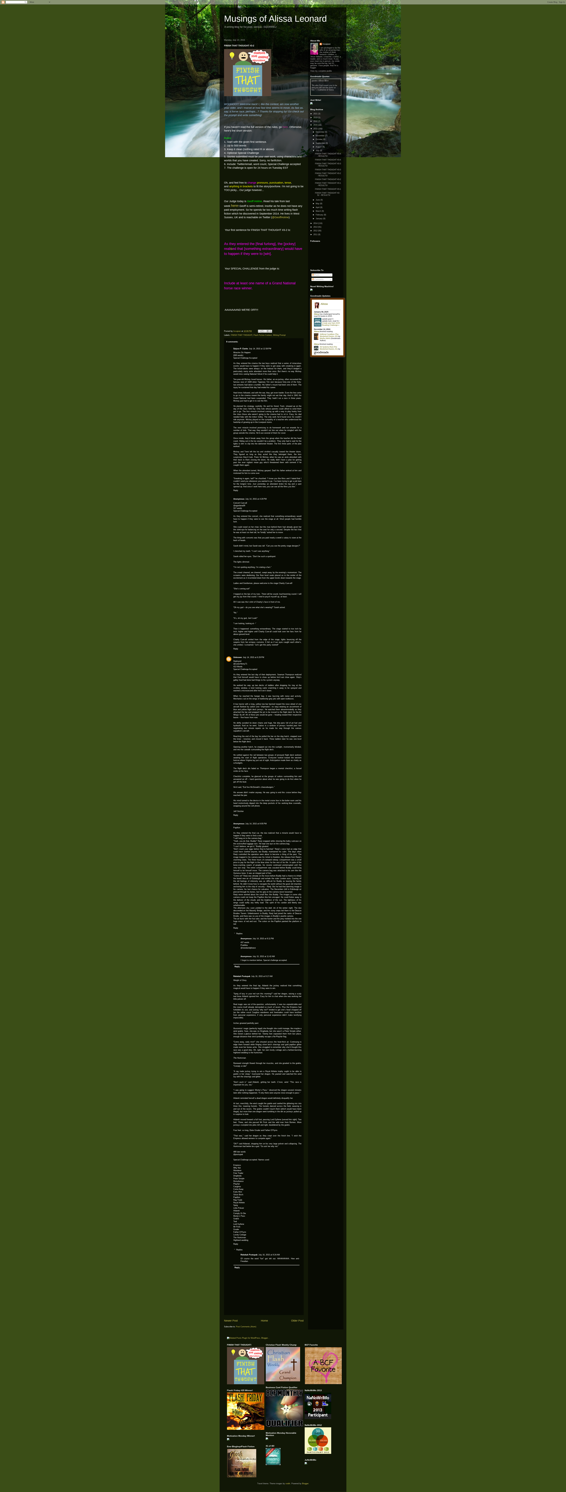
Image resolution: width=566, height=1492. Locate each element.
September (321, 143)
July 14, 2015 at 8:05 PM (256, 824)
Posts (316, 275)
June (318, 200)
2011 (315, 234)
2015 (315, 129)
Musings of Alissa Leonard (275, 19)
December (320, 132)
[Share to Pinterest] (270, 331)
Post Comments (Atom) (246, 1327)
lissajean (327, 44)
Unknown (237, 657)
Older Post (297, 1320)
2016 (315, 125)
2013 (315, 227)
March (319, 211)
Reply (235, 490)
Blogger (305, 1483)
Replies (239, 933)
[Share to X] (265, 331)
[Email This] (259, 331)
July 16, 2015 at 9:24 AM (269, 1255)
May (318, 203)
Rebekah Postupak (241, 976)
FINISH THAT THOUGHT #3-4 (328, 160)
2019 (315, 117)
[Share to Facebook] (267, 331)
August (319, 147)
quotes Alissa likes (320, 80)
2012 (315, 231)
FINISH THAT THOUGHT (241, 335)
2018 (315, 121)
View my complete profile (321, 71)
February (320, 215)
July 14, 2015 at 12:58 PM (260, 349)
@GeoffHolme (280, 217)
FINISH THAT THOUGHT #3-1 (328, 189)
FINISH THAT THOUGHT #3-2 (328, 179)
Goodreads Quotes (333, 94)
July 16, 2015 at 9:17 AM (262, 976)
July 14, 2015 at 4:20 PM (256, 499)
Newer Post (231, 1320)
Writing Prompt (279, 335)
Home (264, 1320)
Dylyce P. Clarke (240, 349)
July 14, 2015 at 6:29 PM (253, 657)
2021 (315, 114)
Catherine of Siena (326, 90)
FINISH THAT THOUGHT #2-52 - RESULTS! (327, 194)
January (319, 218)
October (319, 139)
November (320, 136)
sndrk (288, 1483)
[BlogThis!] (262, 331)
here (234, 206)
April (318, 207)
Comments (319, 279)
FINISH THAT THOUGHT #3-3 (328, 170)
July (318, 150)
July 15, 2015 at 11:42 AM (263, 956)
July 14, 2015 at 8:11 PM (263, 938)
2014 (315, 223)
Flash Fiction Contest (263, 335)
